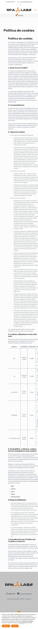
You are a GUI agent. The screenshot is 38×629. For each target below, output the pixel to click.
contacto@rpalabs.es (25, 2)
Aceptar (15, 626)
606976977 (12, 594)
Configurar (22, 622)
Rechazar (6, 626)
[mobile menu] (35, 10)
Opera (12, 491)
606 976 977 (11, 2)
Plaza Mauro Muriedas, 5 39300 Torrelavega (19, 599)
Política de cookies (27, 621)
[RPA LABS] (19, 10)
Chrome (13, 488)
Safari (12, 486)
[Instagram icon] (20, 5)
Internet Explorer (15, 496)
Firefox (13, 494)
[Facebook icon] (18, 5)
